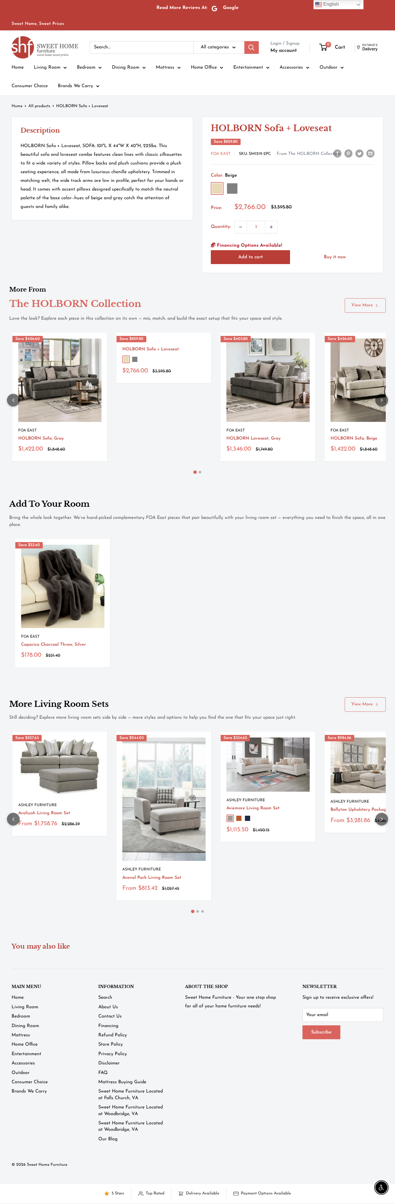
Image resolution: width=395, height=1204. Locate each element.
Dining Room (125, 67)
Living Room (47, 67)
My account (283, 50)
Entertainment (248, 67)
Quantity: (221, 226)
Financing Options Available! (248, 245)
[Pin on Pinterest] (348, 153)
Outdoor (328, 67)
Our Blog (108, 1139)
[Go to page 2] (200, 472)
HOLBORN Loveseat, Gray (253, 438)
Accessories (291, 67)
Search (105, 997)
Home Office (204, 67)
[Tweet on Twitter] (359, 153)
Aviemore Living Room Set (253, 808)
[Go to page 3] (202, 911)
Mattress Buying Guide (122, 1082)
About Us (108, 1007)
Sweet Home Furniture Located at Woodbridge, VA (130, 1110)
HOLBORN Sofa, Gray (41, 438)
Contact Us (110, 1016)
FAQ (103, 1073)
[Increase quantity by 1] (271, 227)
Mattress (165, 67)
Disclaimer (109, 1063)
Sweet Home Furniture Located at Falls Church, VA (130, 1094)
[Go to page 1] (195, 472)
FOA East (220, 154)
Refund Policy (112, 1035)
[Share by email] (370, 153)
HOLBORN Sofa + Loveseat (150, 349)
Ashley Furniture (37, 805)
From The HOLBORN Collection (308, 154)
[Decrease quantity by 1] (241, 227)
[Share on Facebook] (337, 153)
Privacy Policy (112, 1054)
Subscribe (321, 1032)
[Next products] (381, 400)
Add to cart (250, 257)
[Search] (251, 47)
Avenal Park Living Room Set (151, 878)
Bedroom (86, 67)
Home (18, 67)
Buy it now (335, 257)
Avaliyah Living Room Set (44, 813)
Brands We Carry (75, 86)
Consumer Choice (30, 86)
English (330, 4)
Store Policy (110, 1044)
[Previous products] (13, 400)
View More (362, 305)
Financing (108, 1026)
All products (39, 106)
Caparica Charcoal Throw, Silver (53, 645)
